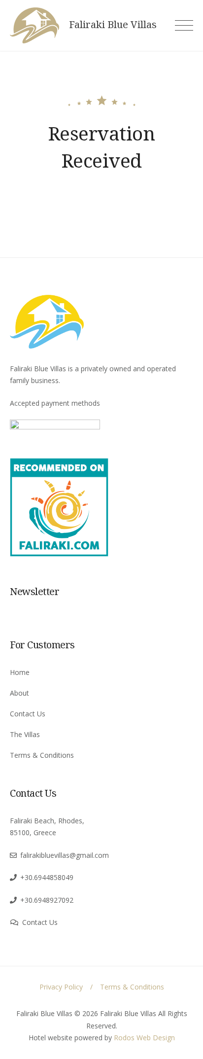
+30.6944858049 (46, 877)
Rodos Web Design (144, 1037)
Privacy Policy (61, 986)
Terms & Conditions (42, 755)
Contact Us (27, 713)
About (19, 693)
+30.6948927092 (46, 900)
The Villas (25, 734)
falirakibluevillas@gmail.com (64, 855)
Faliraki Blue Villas (113, 25)
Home (20, 672)
